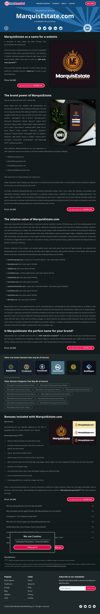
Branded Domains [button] (43, 3)
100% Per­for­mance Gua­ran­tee (49, 336)
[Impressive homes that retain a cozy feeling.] (11, 368)
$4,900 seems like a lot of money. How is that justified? (26, 527)
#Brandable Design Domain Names (78, 390)
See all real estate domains (12, 377)
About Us (31, 584)
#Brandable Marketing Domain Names (51, 398)
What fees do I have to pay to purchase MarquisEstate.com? (28, 522)
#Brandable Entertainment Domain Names (21, 394)
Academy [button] (55, 3)
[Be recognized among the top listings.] (58, 368)
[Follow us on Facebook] (80, 606)
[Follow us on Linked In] (94, 606)
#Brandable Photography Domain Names (21, 403)
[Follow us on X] (85, 606)
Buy (90, 3)
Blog (6, 591)
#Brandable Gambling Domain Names (20, 398)
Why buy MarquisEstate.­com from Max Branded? (24, 506)
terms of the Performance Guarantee (56, 566)
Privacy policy (28, 542)
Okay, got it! (32, 547)
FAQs (29, 587)
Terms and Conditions (42, 542)
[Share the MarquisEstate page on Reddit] (60, 28)
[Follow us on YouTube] (89, 606)
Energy (6, 587)
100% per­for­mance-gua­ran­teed (70, 490)
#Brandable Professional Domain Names (53, 385)
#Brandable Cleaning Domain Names (47, 390)
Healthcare (8, 584)
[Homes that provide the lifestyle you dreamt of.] (42, 368)
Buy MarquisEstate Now (26, 85)
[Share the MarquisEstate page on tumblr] (50, 28)
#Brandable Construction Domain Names (21, 385)
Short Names (9, 580)
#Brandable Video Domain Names (18, 407)
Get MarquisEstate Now (76, 499)
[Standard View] (6, 28)
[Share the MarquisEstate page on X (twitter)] (44, 28)
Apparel (7, 594)
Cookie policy (20, 542)
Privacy (30, 594)
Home (30, 580)
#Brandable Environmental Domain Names (55, 394)
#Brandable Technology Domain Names (53, 403)
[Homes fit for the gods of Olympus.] (26, 368)
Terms (30, 591)
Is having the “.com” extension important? (21, 516)
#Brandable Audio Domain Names (18, 390)
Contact (72, 3)
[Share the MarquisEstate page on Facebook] (39, 28)
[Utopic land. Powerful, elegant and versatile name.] (73, 368)
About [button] (64, 3)
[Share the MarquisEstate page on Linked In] (55, 28)
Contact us (30, 71)
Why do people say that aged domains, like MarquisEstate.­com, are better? (33, 511)
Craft (6, 598)
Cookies (30, 598)
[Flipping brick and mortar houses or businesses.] (89, 368)
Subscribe (90, 588)
